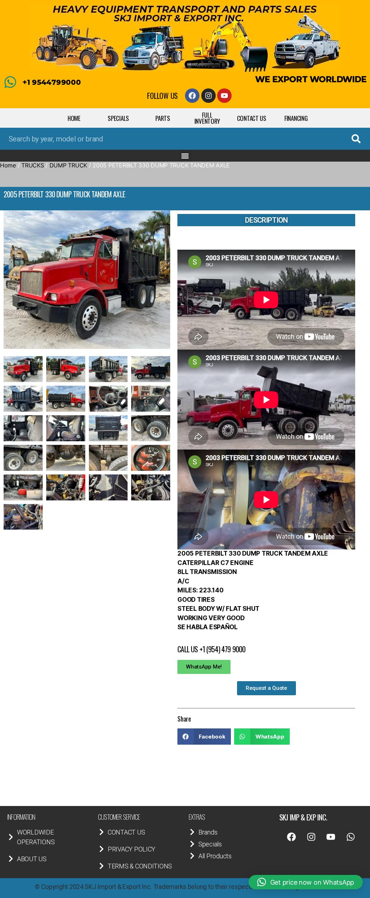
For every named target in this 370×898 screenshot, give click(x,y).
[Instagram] (208, 95)
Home (8, 165)
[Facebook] (192, 95)
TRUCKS (32, 165)
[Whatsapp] (351, 837)
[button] (185, 156)
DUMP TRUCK (68, 165)
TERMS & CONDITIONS (140, 866)
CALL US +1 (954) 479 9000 (211, 649)
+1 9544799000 (51, 82)
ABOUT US (32, 859)
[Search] (356, 138)
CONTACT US (251, 118)
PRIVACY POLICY (131, 849)
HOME (74, 118)
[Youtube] (224, 95)
